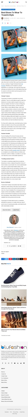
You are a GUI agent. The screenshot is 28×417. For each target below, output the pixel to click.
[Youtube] (18, 246)
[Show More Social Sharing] (10, 23)
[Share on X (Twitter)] (5, 23)
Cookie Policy (22, 411)
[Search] (26, 2)
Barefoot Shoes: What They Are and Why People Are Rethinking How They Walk (13, 286)
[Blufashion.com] (14, 2)
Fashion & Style (4, 392)
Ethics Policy (15, 413)
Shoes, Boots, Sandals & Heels (8, 9)
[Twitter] (16, 246)
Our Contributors (4, 378)
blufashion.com (7, 242)
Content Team (4, 376)
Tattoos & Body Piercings (6, 399)
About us (3, 371)
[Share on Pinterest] (8, 23)
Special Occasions (5, 395)
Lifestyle (3, 390)
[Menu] (2, 2)
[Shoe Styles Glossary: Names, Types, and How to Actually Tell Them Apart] (14, 297)
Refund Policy (4, 382)
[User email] (20, 246)
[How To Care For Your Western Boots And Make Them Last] (14, 319)
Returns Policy (4, 380)
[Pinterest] (13, 246)
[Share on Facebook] (2, 23)
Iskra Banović (6, 18)
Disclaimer (7, 411)
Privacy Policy (15, 411)
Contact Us (3, 373)
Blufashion (16, 230)
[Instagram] (9, 246)
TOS (11, 411)
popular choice (16, 150)
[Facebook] (7, 246)
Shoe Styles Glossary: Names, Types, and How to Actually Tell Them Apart (13, 308)
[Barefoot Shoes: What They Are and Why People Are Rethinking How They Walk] (14, 275)
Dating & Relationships (5, 397)
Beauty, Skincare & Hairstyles (7, 401)
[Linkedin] (11, 246)
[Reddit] (14, 246)
